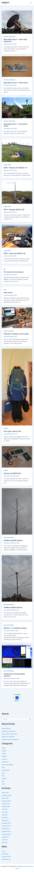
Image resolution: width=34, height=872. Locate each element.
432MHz (4, 756)
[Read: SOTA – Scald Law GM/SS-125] (17, 236)
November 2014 (6, 826)
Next (17, 701)
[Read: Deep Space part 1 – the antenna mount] (17, 108)
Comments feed (6, 856)
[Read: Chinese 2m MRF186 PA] (17, 457)
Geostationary (6, 770)
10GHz (4, 748)
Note (5, 269)
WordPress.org (6, 859)
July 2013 (4, 839)
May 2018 (4, 815)
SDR (3, 781)
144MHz (6, 470)
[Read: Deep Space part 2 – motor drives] (17, 66)
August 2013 (5, 837)
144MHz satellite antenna (13, 607)
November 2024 (6, 801)
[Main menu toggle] (30, 2)
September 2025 (6, 795)
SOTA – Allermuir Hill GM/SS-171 (15, 168)
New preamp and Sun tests (9, 734)
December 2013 (6, 831)
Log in (3, 851)
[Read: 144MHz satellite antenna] (17, 578)
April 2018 (4, 817)
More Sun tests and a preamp (10, 739)
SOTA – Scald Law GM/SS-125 (15, 253)
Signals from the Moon (8, 736)
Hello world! (8, 293)
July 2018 (4, 809)
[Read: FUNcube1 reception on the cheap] (17, 317)
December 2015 (6, 823)
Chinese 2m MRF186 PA (12, 473)
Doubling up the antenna (9, 731)
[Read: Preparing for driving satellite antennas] (17, 656)
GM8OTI (5, 2)
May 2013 (4, 842)
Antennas (6, 36)
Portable (6, 428)
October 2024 (6, 804)
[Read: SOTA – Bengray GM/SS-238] (17, 192)
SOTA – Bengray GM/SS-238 (14, 209)
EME (3, 767)
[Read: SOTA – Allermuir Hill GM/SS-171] (17, 150)
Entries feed (5, 854)
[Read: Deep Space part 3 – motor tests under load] (17, 22)
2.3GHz (5, 164)
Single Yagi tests (6, 728)
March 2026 (5, 792)
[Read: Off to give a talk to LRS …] (17, 387)
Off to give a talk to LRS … (13, 431)
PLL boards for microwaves (14, 272)
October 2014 (5, 828)
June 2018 (5, 812)
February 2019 (6, 806)
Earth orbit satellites (9, 331)
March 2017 (5, 820)
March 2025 (5, 798)
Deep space (12, 36)
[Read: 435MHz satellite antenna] (17, 511)
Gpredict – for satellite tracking (15, 628)
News (5, 289)
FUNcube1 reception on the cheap (16, 334)
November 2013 (6, 834)
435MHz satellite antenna (13, 540)
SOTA (9, 164)
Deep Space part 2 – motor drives (16, 83)
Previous (17, 694)
